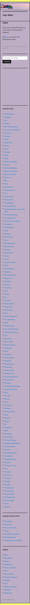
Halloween (7, 272)
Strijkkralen (8, 593)
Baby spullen (8, 558)
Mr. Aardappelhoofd (11, 377)
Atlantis (7, 146)
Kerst (6, 313)
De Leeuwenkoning (10, 215)
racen (25, 46)
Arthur (6, 139)
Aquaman (7, 136)
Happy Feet (8, 278)
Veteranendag (8, 491)
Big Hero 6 (7, 177)
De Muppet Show (10, 218)
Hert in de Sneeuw (10, 528)
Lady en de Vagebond (11, 332)
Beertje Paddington (10, 168)
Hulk (6, 291)
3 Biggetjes (8, 117)
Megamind (7, 354)
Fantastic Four (9, 246)
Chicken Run (8, 200)
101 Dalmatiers (9, 114)
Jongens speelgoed (10, 577)
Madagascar (8, 348)
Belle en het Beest (10, 174)
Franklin (7, 250)
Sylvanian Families (10, 453)
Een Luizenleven (9, 243)
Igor (5, 297)
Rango (6, 415)
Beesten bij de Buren (11, 171)
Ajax (5, 120)
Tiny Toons (8, 475)
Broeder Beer (8, 187)
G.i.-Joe (6, 259)
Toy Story (7, 478)
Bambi (6, 155)
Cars (5, 22)
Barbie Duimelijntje (10, 161)
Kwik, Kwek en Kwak (11, 329)
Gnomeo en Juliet (10, 262)
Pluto (6, 402)
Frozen (6, 256)
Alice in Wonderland (11, 127)
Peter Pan (7, 396)
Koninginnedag (9, 319)
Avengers (7, 152)
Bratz (6, 184)
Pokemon (7, 408)
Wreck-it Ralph (9, 500)
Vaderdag (7, 484)
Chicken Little (9, 196)
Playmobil (7, 590)
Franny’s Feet (8, 253)
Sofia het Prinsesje (10, 440)
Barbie (6, 158)
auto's (12, 46)
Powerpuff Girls (9, 411)
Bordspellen (8, 564)
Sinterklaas (8, 434)
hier (7, 37)
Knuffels (7, 580)
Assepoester (8, 142)
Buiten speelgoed (10, 567)
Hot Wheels (8, 288)
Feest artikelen (9, 574)
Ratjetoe (7, 421)
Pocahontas (8, 405)
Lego (5, 335)
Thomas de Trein (10, 465)
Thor (6, 469)
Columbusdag (8, 203)
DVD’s (6, 571)
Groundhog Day (9, 269)
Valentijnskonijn (10, 537)
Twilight (7, 481)
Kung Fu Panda (9, 326)
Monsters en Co (9, 373)
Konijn (6, 531)
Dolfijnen (7, 234)
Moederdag (8, 367)
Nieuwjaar (7, 383)
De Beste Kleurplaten (8, 599)
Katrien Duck (8, 310)
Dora (5, 240)
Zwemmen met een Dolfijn (13, 540)
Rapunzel (7, 418)
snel (7, 48)
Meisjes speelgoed (10, 587)
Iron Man (7, 300)
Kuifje (6, 323)
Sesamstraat (8, 427)
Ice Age (6, 294)
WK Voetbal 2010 (9, 497)
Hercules (7, 284)
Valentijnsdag (8, 488)
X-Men (6, 504)
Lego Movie (8, 338)
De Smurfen (8, 224)
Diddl (6, 230)
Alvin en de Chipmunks (12, 130)
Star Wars (7, 450)
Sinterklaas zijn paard (11, 534)
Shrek (6, 430)
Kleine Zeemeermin (11, 316)
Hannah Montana (10, 275)
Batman (6, 165)
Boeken (6, 561)
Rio (5, 424)
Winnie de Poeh (9, 494)
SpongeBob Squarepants (12, 443)
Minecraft (7, 361)
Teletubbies (8, 456)
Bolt (5, 181)
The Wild (7, 462)
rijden (4, 48)
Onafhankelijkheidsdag (12, 386)
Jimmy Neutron (9, 304)
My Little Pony (9, 380)
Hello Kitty (7, 281)
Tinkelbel (7, 472)
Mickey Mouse (9, 357)
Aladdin (6, 123)
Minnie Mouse (9, 364)
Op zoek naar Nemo (10, 389)
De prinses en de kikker (12, 221)
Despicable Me (9, 227)
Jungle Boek (8, 307)
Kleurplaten (20, 46)
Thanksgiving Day (10, 459)
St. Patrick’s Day (9, 446)
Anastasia (7, 133)
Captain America (9, 190)
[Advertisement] (15, 86)
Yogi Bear (7, 507)
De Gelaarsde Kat (10, 206)
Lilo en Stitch (8, 342)
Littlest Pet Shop (9, 345)
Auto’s (6, 149)
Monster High (9, 370)
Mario (6, 351)
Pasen (6, 392)
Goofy (6, 265)
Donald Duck (8, 237)
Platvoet (7, 399)
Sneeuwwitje (8, 437)
